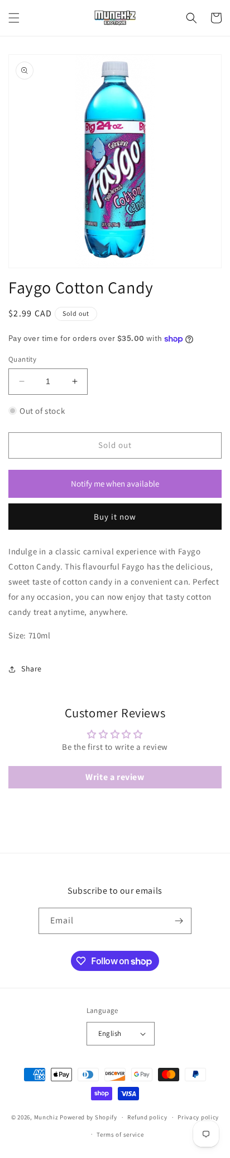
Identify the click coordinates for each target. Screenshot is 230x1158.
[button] (14, 18)
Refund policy (147, 1117)
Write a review (114, 777)
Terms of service (120, 1134)
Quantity (22, 359)
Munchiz (46, 1117)
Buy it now (115, 516)
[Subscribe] (178, 921)
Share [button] (31, 669)
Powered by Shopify (88, 1117)
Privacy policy (198, 1117)
